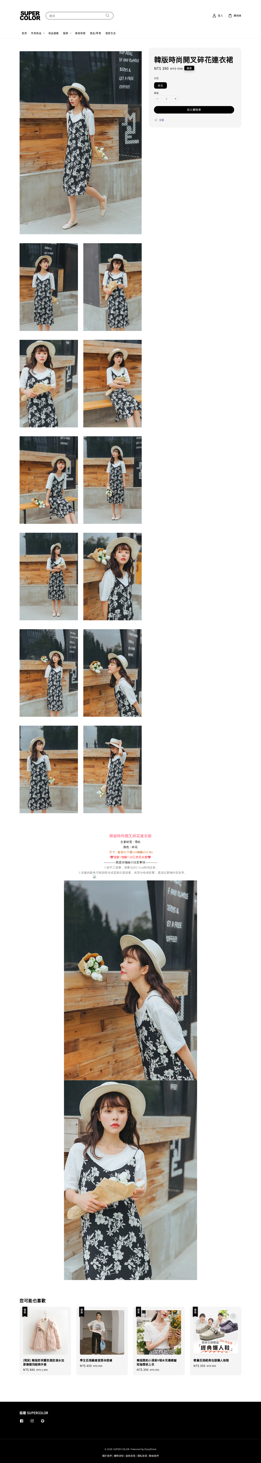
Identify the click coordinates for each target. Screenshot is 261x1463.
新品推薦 (53, 33)
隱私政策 (142, 1455)
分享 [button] (161, 120)
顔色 (156, 78)
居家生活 (110, 33)
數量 (156, 93)
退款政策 (130, 1455)
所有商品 (36, 33)
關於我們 (107, 1455)
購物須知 (119, 1455)
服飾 (65, 33)
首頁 (24, 33)
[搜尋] (107, 15)
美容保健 (80, 33)
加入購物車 (194, 109)
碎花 (160, 85)
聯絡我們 (154, 1455)
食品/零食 (95, 33)
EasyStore (150, 1449)
